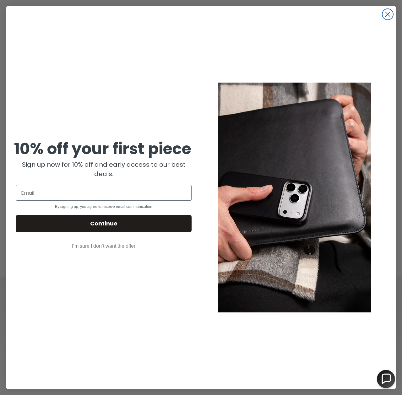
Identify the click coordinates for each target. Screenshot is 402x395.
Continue (103, 223)
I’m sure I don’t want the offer (103, 246)
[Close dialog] (387, 14)
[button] (386, 379)
